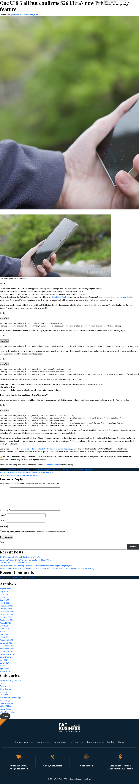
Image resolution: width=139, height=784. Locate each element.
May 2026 (4, 597)
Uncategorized (6, 703)
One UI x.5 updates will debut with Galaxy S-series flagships (46, 449)
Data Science (5, 689)
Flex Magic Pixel (59, 297)
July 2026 (4, 591)
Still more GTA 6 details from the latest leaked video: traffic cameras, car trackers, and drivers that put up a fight (48, 568)
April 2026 (4, 600)
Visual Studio (5, 709)
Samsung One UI (86, 469)
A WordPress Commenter (11, 577)
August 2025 (5, 623)
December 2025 (7, 611)
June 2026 (4, 594)
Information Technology (18, 469)
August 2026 (5, 588)
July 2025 (4, 626)
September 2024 (7, 654)
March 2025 (5, 637)
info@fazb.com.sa (19, 768)
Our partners (77, 742)
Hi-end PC (4, 694)
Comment (5, 510)
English (112, 2)
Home (18, 742)
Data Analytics (6, 686)
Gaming (3, 692)
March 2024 (5, 671)
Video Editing (5, 706)
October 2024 (6, 651)
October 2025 (6, 617)
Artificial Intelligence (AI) (10, 680)
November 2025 (7, 614)
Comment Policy (53, 464)
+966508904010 (18, 765)
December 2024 (7, 646)
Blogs (121, 742)
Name (3, 515)
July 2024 (4, 660)
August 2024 (5, 657)
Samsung (56, 469)
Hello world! (30, 577)
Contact (111, 742)
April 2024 (4, 668)
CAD (2, 683)
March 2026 (5, 603)
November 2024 (7, 648)
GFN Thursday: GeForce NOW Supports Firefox (20, 557)
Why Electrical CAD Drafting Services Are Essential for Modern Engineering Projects (36, 565)
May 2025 (4, 631)
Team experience (95, 742)
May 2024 (4, 666)
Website (3, 526)
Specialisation (60, 742)
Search (3, 542)
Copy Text (4, 318)
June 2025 (4, 628)
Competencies (43, 742)
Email (3, 520)
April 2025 (4, 634)
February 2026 (6, 606)
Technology (5, 700)
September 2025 (7, 620)
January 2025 (6, 643)
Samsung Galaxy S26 (69, 469)
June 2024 (4, 663)
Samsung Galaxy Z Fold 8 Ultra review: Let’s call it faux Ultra (25, 560)
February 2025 (6, 640)
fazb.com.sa (86, 765)
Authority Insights (43, 469)
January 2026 (6, 608)
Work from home (7, 712)
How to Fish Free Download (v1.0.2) (15, 562)
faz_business (35, 14)
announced (121, 297)
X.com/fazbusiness (52, 765)
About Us (28, 742)
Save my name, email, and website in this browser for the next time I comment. (35, 531)
